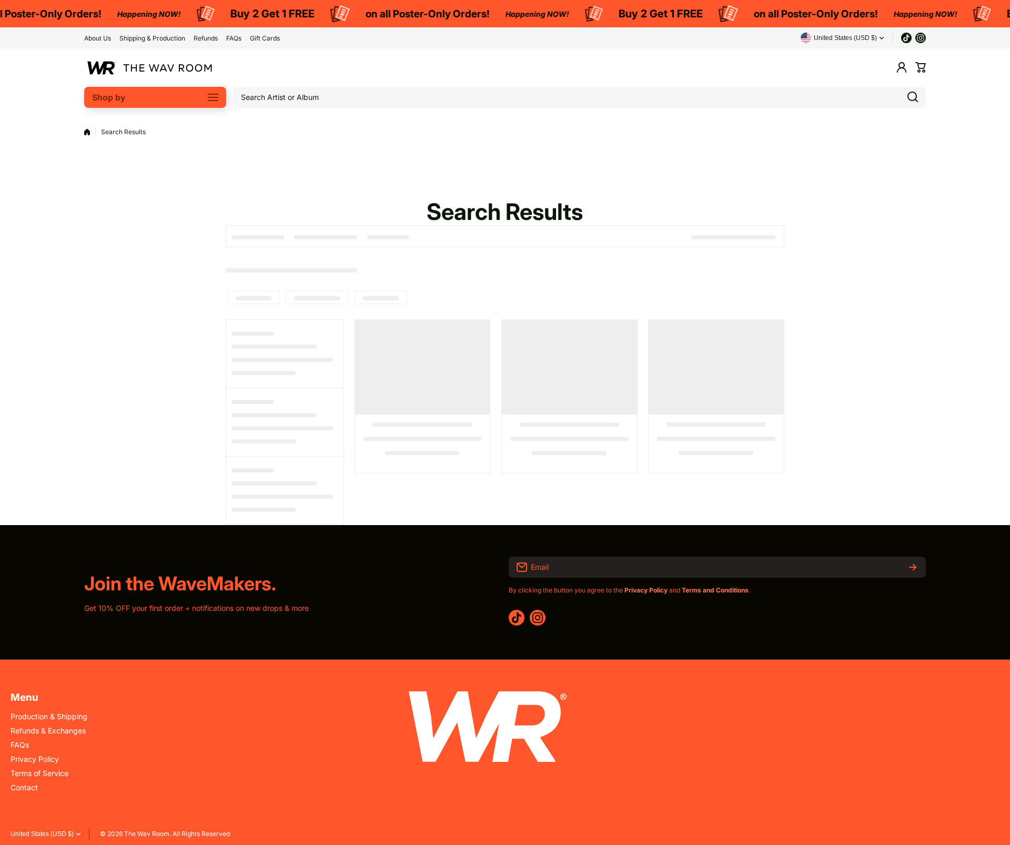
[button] (920, 67)
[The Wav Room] (150, 67)
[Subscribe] (913, 567)
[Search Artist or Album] (913, 97)
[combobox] (579, 97)
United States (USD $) (42, 834)
